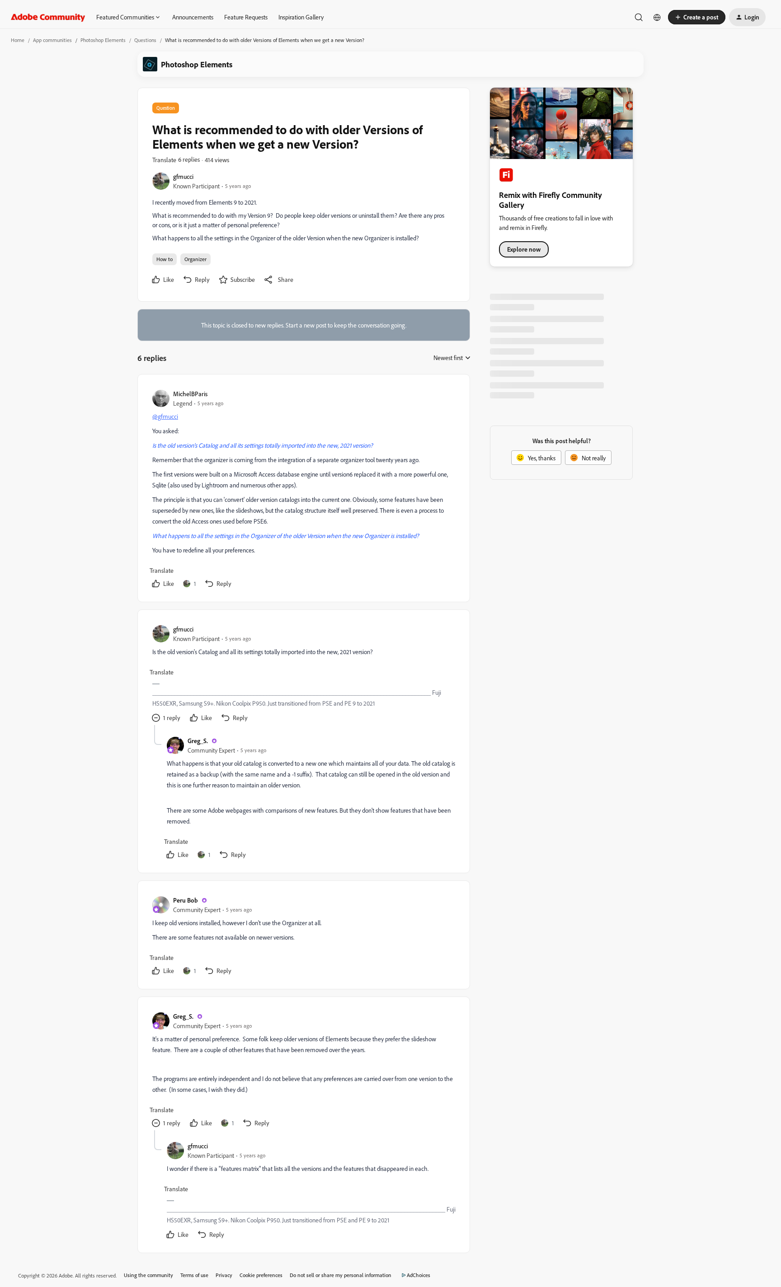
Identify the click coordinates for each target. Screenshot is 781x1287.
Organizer (195, 259)
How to (164, 259)
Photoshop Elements (103, 40)
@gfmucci (165, 416)
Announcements (192, 17)
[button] (696, 17)
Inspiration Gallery (301, 17)
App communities (52, 40)
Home (17, 40)
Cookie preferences (261, 1275)
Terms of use (194, 1275)
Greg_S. (198, 740)
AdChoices (418, 1275)
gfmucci (183, 176)
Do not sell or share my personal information (340, 1275)
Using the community (148, 1275)
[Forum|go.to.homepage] (48, 17)
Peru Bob (185, 900)
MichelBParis (190, 394)
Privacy (224, 1275)
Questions (145, 40)
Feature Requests (246, 17)
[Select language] (657, 17)
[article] (303, 490)
